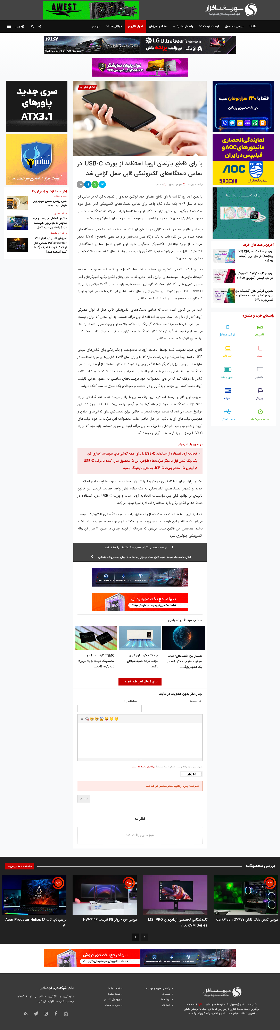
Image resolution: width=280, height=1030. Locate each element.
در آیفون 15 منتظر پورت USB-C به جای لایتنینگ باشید (160, 468)
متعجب (101, 719)
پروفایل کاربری (112, 999)
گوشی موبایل (227, 334)
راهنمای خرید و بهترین (158, 988)
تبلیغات (166, 994)
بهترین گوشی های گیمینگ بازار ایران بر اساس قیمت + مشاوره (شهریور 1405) (254, 295)
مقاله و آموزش (61, 196)
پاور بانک (227, 377)
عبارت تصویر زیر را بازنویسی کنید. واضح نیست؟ (167, 767)
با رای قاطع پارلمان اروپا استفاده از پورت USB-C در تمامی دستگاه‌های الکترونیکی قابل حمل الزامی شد (140, 169)
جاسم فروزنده (195, 184)
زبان (106, 719)
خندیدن (92, 719)
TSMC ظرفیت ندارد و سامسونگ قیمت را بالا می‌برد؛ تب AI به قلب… (96, 661)
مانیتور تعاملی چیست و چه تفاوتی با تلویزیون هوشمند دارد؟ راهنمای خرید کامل (50, 223)
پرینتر (259, 398)
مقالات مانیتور (61, 213)
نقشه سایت (113, 994)
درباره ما (165, 999)
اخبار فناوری (87, 87)
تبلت (260, 355)
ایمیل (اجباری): (130, 701)
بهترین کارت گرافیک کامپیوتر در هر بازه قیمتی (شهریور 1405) (254, 276)
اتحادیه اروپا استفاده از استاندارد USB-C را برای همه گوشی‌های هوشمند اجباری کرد (142, 454)
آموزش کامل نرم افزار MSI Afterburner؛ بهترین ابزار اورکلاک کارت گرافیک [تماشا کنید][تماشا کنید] (50, 245)
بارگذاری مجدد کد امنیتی (143, 767)
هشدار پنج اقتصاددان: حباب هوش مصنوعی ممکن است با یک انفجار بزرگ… (184, 661)
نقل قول (82, 719)
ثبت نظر (84, 799)
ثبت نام (166, 1005)
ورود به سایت (112, 1005)
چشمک (116, 719)
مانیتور (260, 377)
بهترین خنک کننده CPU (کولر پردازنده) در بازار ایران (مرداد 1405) (255, 256)
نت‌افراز (201, 1004)
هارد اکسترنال (227, 419)
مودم (227, 398)
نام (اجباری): (195, 701)
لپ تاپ (227, 355)
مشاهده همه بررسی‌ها (20, 866)
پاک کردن (87, 719)
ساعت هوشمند (259, 419)
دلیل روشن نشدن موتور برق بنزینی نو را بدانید (50, 203)
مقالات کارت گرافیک (58, 233)
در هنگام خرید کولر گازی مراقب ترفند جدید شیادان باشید (142, 661)
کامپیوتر (259, 334)
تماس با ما (114, 988)
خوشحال (96, 719)
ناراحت (111, 719)
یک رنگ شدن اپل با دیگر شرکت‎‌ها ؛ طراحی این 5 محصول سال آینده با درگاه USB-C (140, 461)
